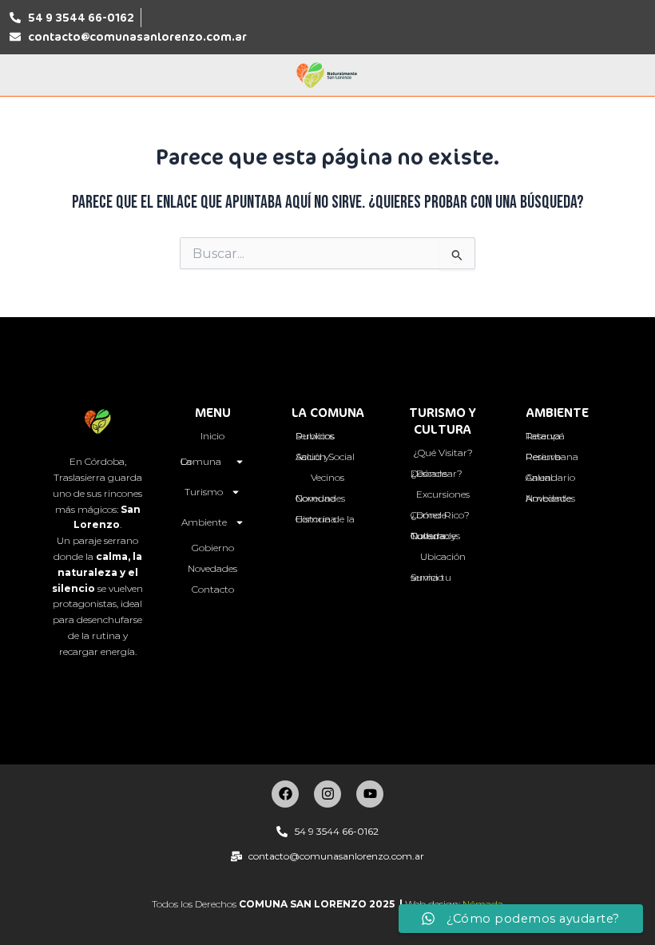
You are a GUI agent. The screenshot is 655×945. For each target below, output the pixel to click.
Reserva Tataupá (545, 436)
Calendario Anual (550, 477)
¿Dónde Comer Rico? (440, 515)
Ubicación (443, 556)
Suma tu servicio (431, 577)
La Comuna (201, 461)
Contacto (213, 589)
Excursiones (443, 494)
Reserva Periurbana (552, 457)
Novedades (212, 568)
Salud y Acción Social (325, 457)
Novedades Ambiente (550, 498)
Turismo (204, 492)
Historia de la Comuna (325, 519)
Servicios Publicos (315, 436)
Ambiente (204, 522)
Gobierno (213, 548)
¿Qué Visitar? (443, 453)
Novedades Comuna (320, 498)
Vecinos (327, 477)
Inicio (212, 436)
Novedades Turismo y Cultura (435, 536)
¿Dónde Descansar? (436, 473)
